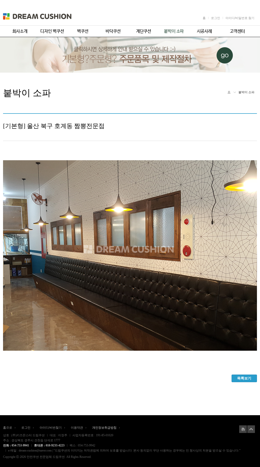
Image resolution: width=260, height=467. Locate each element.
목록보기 (244, 378)
